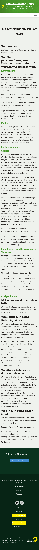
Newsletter (19, 498)
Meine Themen (19, 486)
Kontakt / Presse (19, 527)
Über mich (19, 490)
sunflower (17, 540)
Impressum (19, 512)
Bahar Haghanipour (20, 4)
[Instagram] (22, 503)
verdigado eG (14, 542)
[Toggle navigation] (35, 14)
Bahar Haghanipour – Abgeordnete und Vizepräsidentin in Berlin (19, 481)
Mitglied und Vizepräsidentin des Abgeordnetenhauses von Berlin (20, 8)
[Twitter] (17, 503)
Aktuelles (19, 494)
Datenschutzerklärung (19, 515)
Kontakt (19, 508)
